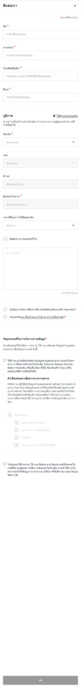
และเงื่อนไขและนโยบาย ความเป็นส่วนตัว (42, 316)
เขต (5, 155)
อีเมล (6, 89)
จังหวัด (7, 134)
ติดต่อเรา (10, 5)
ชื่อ (4, 26)
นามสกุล (8, 47)
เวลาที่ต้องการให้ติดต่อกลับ (18, 217)
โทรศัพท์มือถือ (11, 68)
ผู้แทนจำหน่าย (11, 196)
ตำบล (6, 176)
